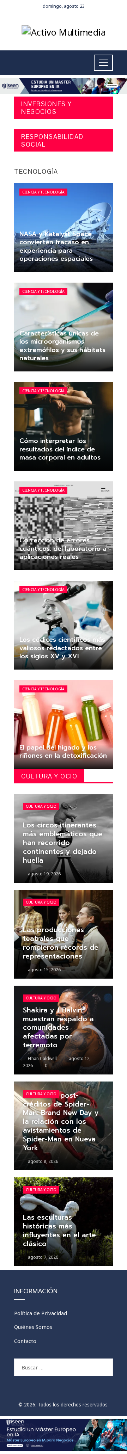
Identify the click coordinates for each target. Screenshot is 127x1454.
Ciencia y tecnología (43, 192)
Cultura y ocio (41, 806)
